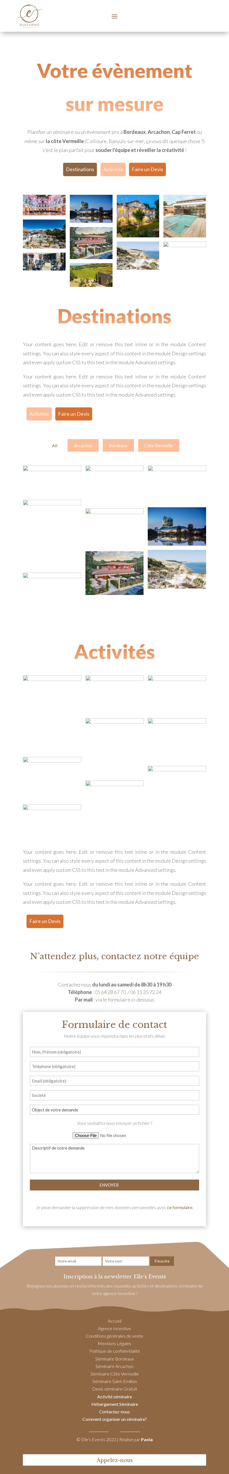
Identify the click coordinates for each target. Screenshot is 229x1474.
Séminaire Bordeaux (114, 1358)
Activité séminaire (114, 1396)
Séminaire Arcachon (114, 1366)
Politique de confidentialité (114, 1351)
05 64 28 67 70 (110, 992)
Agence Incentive (114, 1328)
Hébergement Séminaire (114, 1404)
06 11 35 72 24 (145, 992)
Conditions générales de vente (114, 1335)
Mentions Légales (114, 1343)
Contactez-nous (114, 1411)
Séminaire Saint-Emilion (114, 1381)
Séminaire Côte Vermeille (114, 1373)
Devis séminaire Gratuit (114, 1388)
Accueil (114, 1320)
